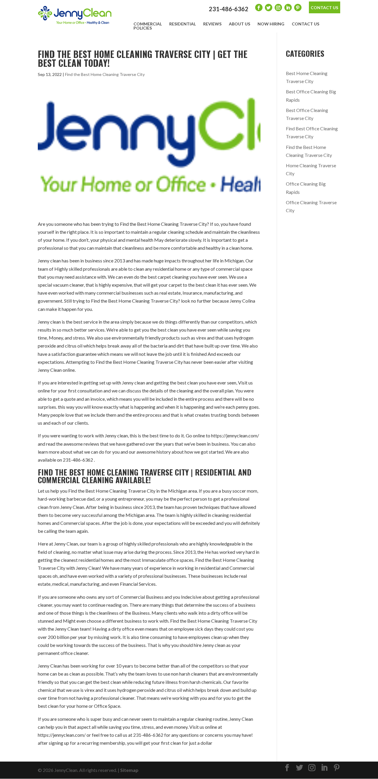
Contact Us (324, 7)
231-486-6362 (228, 8)
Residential (182, 24)
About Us (239, 24)
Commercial (147, 24)
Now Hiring (271, 24)
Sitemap (129, 770)
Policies (142, 28)
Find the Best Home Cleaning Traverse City (105, 74)
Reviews (212, 24)
